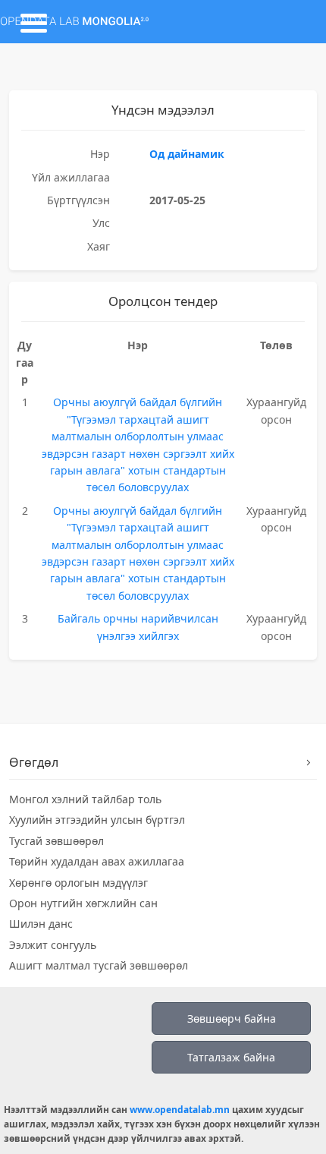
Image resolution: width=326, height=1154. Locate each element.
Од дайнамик (186, 154)
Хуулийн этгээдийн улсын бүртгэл (97, 819)
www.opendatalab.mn (180, 1109)
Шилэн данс (41, 923)
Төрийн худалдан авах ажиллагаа (96, 861)
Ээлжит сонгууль (52, 945)
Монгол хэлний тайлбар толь (85, 799)
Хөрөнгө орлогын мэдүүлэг (78, 882)
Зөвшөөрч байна (231, 1018)
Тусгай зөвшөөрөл (56, 841)
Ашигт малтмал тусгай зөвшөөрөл (98, 965)
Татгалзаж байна (231, 1057)
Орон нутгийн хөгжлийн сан (83, 903)
